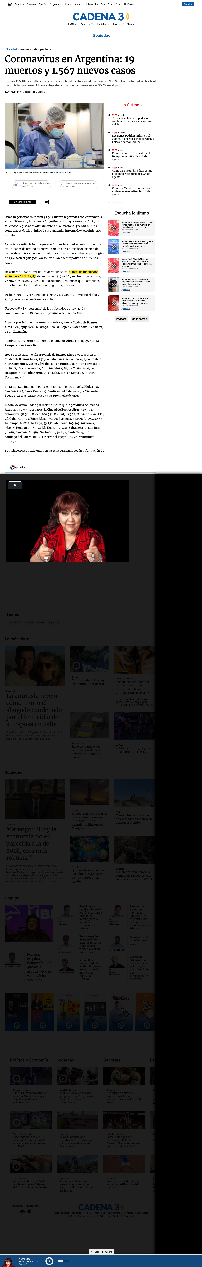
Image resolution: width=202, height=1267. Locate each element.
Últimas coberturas (73, 4)
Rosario (116, 24)
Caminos (31, 4)
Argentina (85, 24)
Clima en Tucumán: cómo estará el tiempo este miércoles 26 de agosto (132, 174)
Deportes (19, 4)
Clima (118, 4)
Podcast (121, 319)
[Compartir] (47, 202)
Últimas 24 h (92, 4)
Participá (188, 4)
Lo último (131, 105)
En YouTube (106, 4)
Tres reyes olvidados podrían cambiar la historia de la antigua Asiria (132, 121)
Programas (55, 4)
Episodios (126, 233)
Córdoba (101, 24)
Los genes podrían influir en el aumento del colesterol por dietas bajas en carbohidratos (133, 138)
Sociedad (11, 49)
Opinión (42, 4)
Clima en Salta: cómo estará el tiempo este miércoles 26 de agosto (131, 156)
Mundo (130, 24)
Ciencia (121, 115)
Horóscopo (129, 4)
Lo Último (73, 24)
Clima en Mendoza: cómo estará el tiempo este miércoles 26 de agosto (132, 191)
